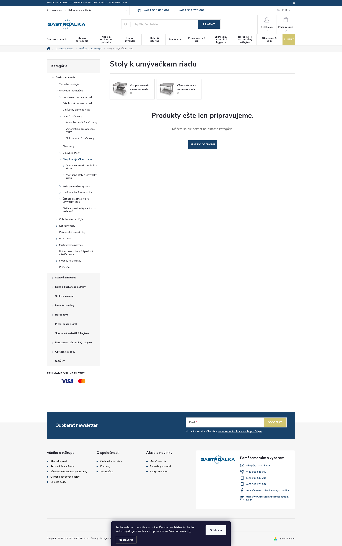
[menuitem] (58, 39)
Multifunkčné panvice (71, 245)
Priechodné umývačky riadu (78, 103)
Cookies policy (58, 482)
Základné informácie (111, 461)
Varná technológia (69, 84)
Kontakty (105, 466)
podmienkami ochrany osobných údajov (240, 431)
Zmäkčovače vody (72, 116)
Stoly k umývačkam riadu (77, 159)
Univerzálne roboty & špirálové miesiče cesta (76, 253)
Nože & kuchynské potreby (70, 287)
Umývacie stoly (71, 153)
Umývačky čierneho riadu (76, 109)
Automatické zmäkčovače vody (80, 130)
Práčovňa (64, 267)
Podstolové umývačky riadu (78, 97)
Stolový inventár (64, 296)
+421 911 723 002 (256, 484)
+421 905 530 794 (256, 478)
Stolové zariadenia (65, 277)
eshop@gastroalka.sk (258, 465)
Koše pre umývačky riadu (76, 186)
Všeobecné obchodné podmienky (68, 471)
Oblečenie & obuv (65, 351)
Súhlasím (216, 530)
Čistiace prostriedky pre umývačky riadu (76, 200)
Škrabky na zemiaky (70, 260)
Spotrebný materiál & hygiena (72, 333)
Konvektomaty (67, 225)
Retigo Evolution (159, 471)
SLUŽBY (60, 361)
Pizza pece (65, 238)
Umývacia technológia (71, 90)
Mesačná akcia (158, 461)
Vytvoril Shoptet (287, 538)
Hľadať (209, 24)
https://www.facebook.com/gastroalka (267, 490)
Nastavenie (126, 540)
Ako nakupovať (54, 10)
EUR (284, 10)
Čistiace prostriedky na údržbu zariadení (79, 210)
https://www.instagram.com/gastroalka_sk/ (267, 498)
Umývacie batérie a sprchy (77, 192)
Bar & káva (61, 314)
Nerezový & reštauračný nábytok (73, 342)
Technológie (106, 471)
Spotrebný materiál (160, 466)
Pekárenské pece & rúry (72, 232)
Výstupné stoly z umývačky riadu (81, 176)
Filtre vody (68, 146)
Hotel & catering (64, 305)
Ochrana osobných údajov (64, 476)
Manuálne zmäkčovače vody (81, 122)
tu (190, 531)
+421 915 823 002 (256, 471)
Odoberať (275, 422)
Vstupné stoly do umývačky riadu (81, 167)
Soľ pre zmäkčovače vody (80, 138)
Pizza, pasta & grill (66, 324)
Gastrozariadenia (65, 77)
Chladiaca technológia (71, 219)
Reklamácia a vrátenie (79, 10)
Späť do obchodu (202, 144)
